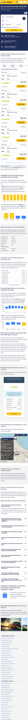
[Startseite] (8, 2)
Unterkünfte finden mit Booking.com (11, 27)
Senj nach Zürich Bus (5, 675)
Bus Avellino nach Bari (5, 688)
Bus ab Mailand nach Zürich (6, 669)
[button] (16, 455)
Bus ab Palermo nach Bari (6, 712)
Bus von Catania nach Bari (6, 699)
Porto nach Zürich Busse (6, 673)
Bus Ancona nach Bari (5, 686)
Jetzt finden (21, 86)
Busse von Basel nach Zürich (6, 643)
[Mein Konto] (17, 2)
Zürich (18, 436)
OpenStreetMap (21, 463)
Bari (25, 436)
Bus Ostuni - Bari (4, 710)
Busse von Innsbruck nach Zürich (7, 658)
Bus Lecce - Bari (4, 705)
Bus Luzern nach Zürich (5, 667)
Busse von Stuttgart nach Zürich (7, 677)
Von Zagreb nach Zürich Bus (6, 679)
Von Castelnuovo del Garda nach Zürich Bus (9, 650)
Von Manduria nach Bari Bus (6, 708)
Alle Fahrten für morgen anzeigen (14, 162)
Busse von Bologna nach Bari (7, 693)
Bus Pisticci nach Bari (5, 718)
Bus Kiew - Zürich (4, 660)
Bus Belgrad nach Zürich (6, 645)
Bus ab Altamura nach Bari (6, 684)
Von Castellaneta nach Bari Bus (7, 697)
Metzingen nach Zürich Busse (7, 671)
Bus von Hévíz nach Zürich (6, 656)
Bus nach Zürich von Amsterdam (7, 639)
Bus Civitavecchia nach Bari (6, 701)
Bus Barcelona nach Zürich (6, 641)
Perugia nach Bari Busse (6, 714)
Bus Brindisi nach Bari (5, 695)
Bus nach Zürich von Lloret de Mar (8, 664)
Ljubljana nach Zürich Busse (6, 662)
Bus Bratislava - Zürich (5, 647)
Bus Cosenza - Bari (4, 703)
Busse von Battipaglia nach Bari (7, 690)
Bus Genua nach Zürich (5, 654)
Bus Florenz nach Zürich (5, 652)
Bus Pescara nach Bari (5, 716)
